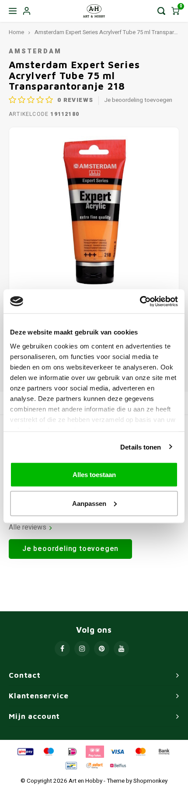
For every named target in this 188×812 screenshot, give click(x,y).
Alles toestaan (94, 474)
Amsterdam (35, 51)
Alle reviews (27, 528)
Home (16, 32)
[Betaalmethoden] (25, 751)
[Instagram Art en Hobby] (82, 648)
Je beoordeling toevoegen (138, 100)
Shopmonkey (150, 781)
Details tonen (140, 446)
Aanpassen (89, 503)
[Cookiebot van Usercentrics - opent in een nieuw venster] (139, 301)
